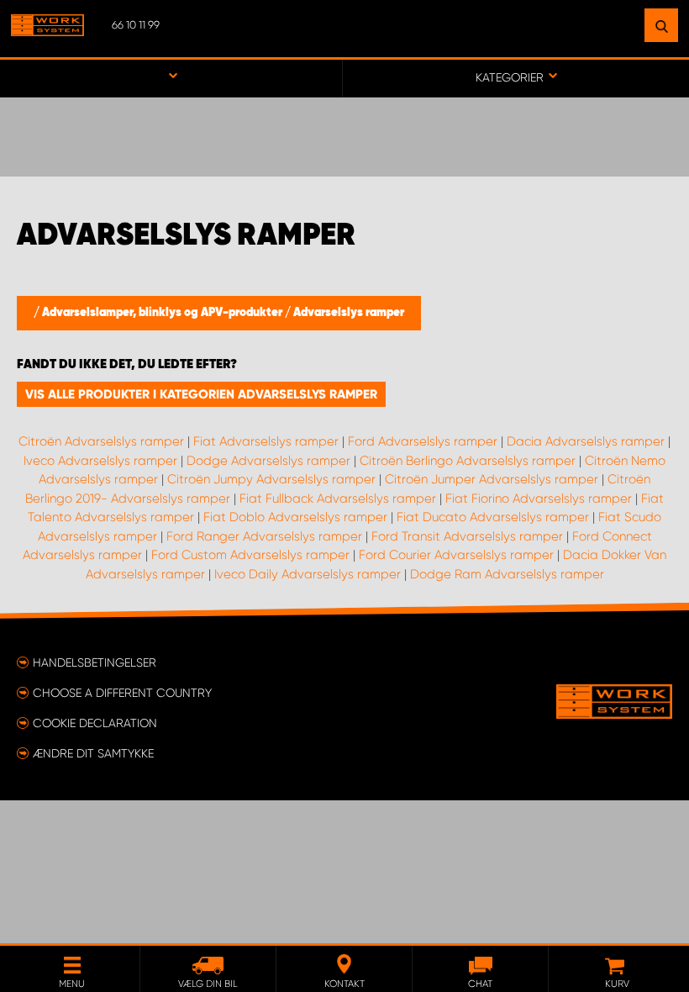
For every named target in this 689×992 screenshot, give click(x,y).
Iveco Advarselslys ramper (100, 460)
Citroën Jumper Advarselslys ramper (491, 479)
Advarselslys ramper (348, 313)
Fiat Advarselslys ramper (266, 441)
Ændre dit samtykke (93, 753)
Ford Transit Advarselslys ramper (467, 536)
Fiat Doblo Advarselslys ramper (295, 517)
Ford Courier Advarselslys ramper (456, 554)
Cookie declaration (95, 723)
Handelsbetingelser (94, 662)
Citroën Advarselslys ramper (101, 441)
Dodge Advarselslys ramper (268, 460)
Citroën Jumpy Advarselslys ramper (271, 479)
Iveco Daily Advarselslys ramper (307, 574)
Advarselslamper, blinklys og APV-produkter (163, 313)
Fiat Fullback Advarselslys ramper (337, 498)
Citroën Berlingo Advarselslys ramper (468, 460)
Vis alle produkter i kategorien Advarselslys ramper (201, 394)
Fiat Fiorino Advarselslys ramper (538, 498)
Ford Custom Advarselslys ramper (250, 554)
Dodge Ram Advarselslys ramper (507, 574)
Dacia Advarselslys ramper (586, 441)
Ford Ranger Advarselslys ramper (264, 536)
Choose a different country (122, 692)
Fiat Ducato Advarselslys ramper (493, 517)
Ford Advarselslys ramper (422, 441)
